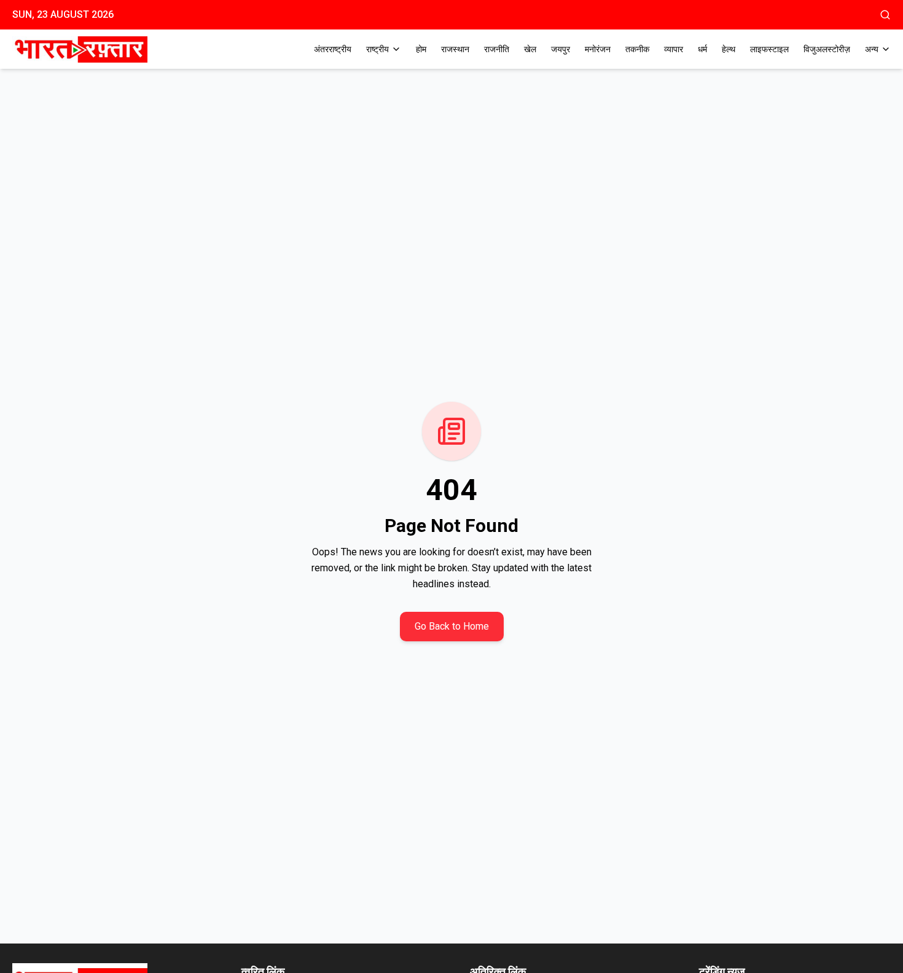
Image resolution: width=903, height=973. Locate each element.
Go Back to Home (452, 626)
